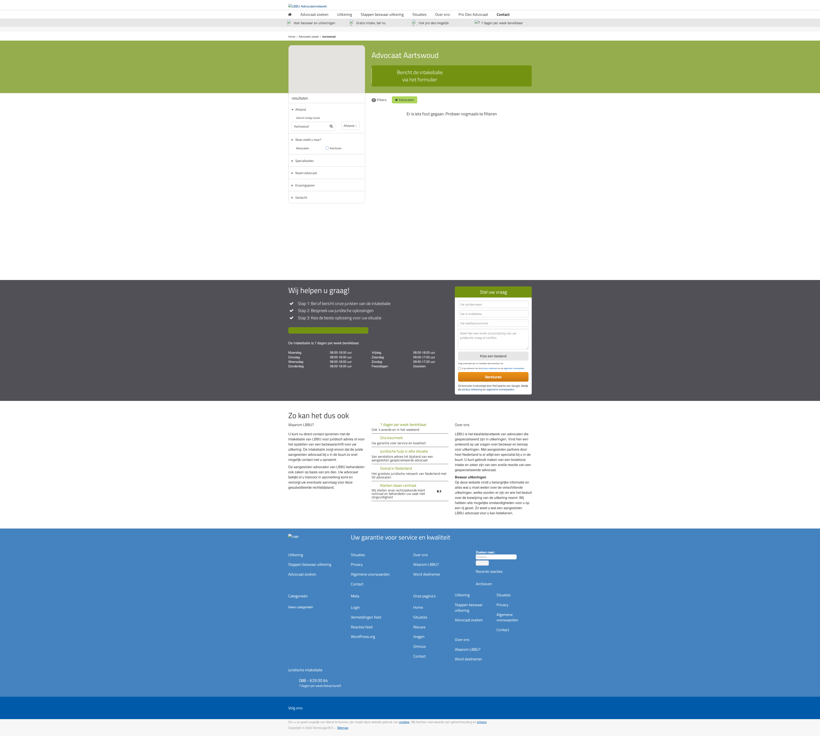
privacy (481, 722)
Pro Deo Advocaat (473, 14)
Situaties (419, 14)
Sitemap (342, 728)
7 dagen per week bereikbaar (502, 23)
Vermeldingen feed (366, 617)
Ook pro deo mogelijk (434, 23)
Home (291, 36)
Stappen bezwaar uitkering (382, 14)
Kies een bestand (493, 355)
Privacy (357, 564)
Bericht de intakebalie (420, 75)
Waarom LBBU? (426, 564)
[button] (330, 65)
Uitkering (344, 14)
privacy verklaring (472, 389)
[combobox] (496, 556)
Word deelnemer (426, 574)
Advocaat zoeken (314, 14)
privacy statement (490, 368)
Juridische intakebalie (305, 670)
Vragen (419, 636)
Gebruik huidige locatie (308, 118)
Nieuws (419, 627)
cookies (404, 722)
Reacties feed (362, 627)
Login (355, 607)
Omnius (419, 646)
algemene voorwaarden (514, 368)
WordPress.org (363, 636)
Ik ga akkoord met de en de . (493, 368)
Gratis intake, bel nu (371, 23)
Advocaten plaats (309, 36)
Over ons (442, 14)
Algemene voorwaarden (370, 574)
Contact (503, 14)
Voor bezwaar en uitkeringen (314, 23)
